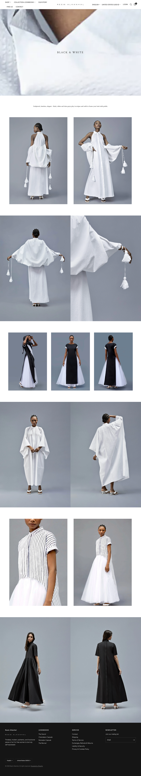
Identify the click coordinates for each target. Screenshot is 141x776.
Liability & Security (78, 746)
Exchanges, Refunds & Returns (82, 743)
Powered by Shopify (37, 766)
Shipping (75, 737)
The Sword (42, 734)
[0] (134, 4)
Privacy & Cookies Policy (80, 749)
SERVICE (75, 730)
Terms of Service (78, 740)
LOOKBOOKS (44, 730)
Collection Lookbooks (24, 2)
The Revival (42, 743)
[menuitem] (8, 2)
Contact (19, 7)
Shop (7, 2)
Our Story (42, 2)
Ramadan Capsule (45, 740)
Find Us (10, 7)
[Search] (131, 4)
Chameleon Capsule (45, 737)
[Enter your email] (134, 739)
